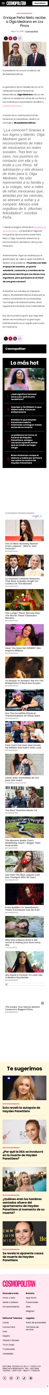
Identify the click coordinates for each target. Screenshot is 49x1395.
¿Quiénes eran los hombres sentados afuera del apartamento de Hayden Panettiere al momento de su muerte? (23, 1206)
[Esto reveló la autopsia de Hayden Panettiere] (24, 1088)
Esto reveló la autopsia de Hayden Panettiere (21, 1109)
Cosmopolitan (31, 31)
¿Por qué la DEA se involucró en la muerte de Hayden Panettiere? (23, 1155)
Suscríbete (40, 3)
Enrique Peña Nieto (12, 105)
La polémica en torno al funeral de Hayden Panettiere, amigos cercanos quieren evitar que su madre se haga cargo (24, 441)
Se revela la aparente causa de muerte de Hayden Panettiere (23, 1256)
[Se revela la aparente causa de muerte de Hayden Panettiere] (24, 1233)
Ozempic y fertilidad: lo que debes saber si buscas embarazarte (26, 409)
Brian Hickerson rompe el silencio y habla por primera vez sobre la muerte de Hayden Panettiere (26, 459)
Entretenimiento (24, 13)
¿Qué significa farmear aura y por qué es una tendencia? (24, 396)
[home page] (16, 3)
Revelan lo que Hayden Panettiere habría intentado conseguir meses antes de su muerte (26, 424)
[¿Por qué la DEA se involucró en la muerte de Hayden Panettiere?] (24, 1132)
